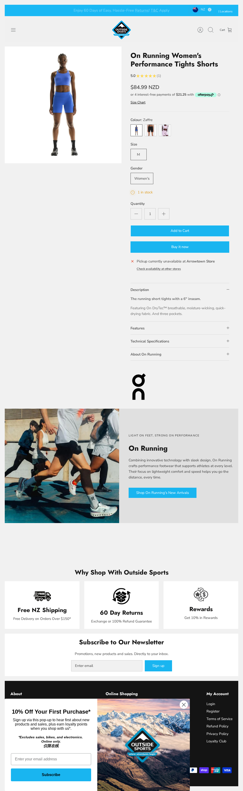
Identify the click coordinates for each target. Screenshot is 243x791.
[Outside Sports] (121, 29)
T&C (146, 10)
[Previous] (69, 10)
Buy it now (180, 246)
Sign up (158, 665)
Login (210, 704)
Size (134, 144)
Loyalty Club (216, 741)
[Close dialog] (184, 705)
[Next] (173, 10)
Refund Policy (217, 726)
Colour (142, 119)
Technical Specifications (150, 341)
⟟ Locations (225, 11)
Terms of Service (219, 718)
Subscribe (51, 775)
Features (138, 328)
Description (140, 289)
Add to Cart (180, 230)
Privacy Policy (217, 733)
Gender (137, 168)
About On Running (146, 354)
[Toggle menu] (15, 30)
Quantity (138, 203)
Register (213, 711)
